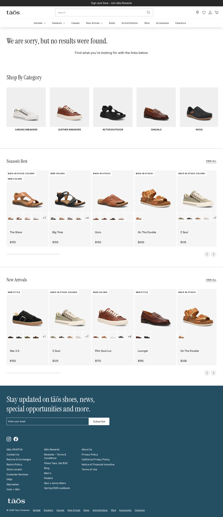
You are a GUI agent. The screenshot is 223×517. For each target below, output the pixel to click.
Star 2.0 (14, 350)
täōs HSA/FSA (15, 449)
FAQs (9, 479)
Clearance (180, 23)
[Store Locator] (197, 12)
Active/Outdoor (129, 23)
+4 (87, 217)
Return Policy (14, 464)
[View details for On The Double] (139, 217)
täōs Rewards (52, 449)
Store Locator (14, 469)
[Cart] (216, 12)
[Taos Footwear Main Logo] (13, 12)
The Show (16, 232)
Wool (147, 23)
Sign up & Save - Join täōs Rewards (111, 3)
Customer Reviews (17, 474)
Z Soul (184, 232)
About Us (87, 449)
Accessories (162, 23)
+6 (129, 336)
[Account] (210, 12)
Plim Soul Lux (103, 350)
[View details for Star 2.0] (11, 335)
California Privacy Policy (96, 459)
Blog (46, 468)
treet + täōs (13, 489)
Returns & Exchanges (19, 459)
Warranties (13, 484)
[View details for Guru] (96, 217)
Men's (47, 473)
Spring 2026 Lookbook (57, 488)
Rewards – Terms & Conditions (55, 456)
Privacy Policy (90, 454)
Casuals (75, 23)
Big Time (57, 232)
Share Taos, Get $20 (55, 463)
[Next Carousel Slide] (213, 254)
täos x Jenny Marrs (55, 483)
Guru (98, 232)
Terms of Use (89, 469)
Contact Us (13, 454)
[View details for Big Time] (53, 217)
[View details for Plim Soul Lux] (96, 335)
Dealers (48, 478)
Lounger (143, 350)
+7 (44, 217)
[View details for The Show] (11, 217)
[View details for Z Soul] (181, 217)
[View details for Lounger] (139, 335)
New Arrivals (93, 23)
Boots (112, 23)
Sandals (38, 23)
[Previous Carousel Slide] (207, 254)
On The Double (147, 232)
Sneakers (57, 23)
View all (211, 161)
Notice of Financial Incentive (98, 464)
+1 (44, 336)
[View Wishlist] (204, 12)
